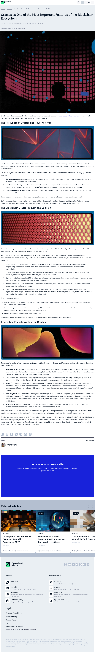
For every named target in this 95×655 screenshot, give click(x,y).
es (89, 2)
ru (85, 2)
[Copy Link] (30, 434)
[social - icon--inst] (65, 564)
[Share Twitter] (7, 434)
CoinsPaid (20, 629)
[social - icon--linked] (69, 564)
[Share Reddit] (25, 434)
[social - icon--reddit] (80, 564)
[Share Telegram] (20, 434)
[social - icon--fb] (77, 564)
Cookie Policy (11, 620)
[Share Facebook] (11, 434)
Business (9, 9)
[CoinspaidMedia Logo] (6, 2)
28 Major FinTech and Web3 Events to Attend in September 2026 (17, 539)
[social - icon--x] (73, 564)
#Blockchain (90, 440)
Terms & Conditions (14, 613)
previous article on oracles (69, 116)
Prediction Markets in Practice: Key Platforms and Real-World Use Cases (52, 539)
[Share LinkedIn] (2, 434)
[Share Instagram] (16, 434)
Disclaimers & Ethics (14, 626)
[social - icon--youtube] (84, 564)
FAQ (7, 623)
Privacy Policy (11, 616)
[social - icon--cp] (88, 564)
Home (3, 9)
